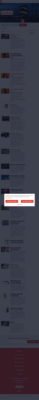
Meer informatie (8, 198)
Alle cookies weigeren (27, 201)
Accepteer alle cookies (12, 201)
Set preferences (19, 204)
